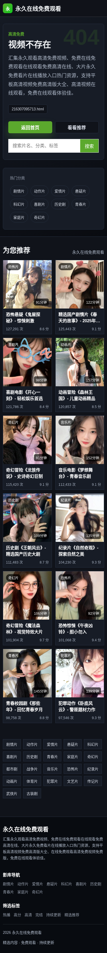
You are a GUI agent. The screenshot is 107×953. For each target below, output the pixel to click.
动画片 (11, 781)
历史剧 (60, 204)
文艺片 (72, 781)
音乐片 (52, 769)
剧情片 (19, 191)
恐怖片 (72, 769)
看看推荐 (77, 127)
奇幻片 (39, 217)
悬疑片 (80, 191)
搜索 (89, 146)
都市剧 (11, 769)
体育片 (32, 781)
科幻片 (19, 204)
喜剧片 (39, 204)
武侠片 (11, 793)
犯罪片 (52, 781)
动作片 (39, 191)
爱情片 (60, 191)
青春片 (80, 204)
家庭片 (19, 217)
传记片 (92, 781)
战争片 (32, 769)
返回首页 (30, 127)
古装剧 (32, 793)
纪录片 (92, 769)
